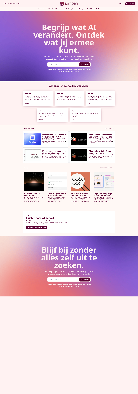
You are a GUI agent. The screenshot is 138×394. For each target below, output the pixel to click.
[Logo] (69, 4)
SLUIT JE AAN (84, 64)
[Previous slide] (25, 188)
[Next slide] (112, 188)
